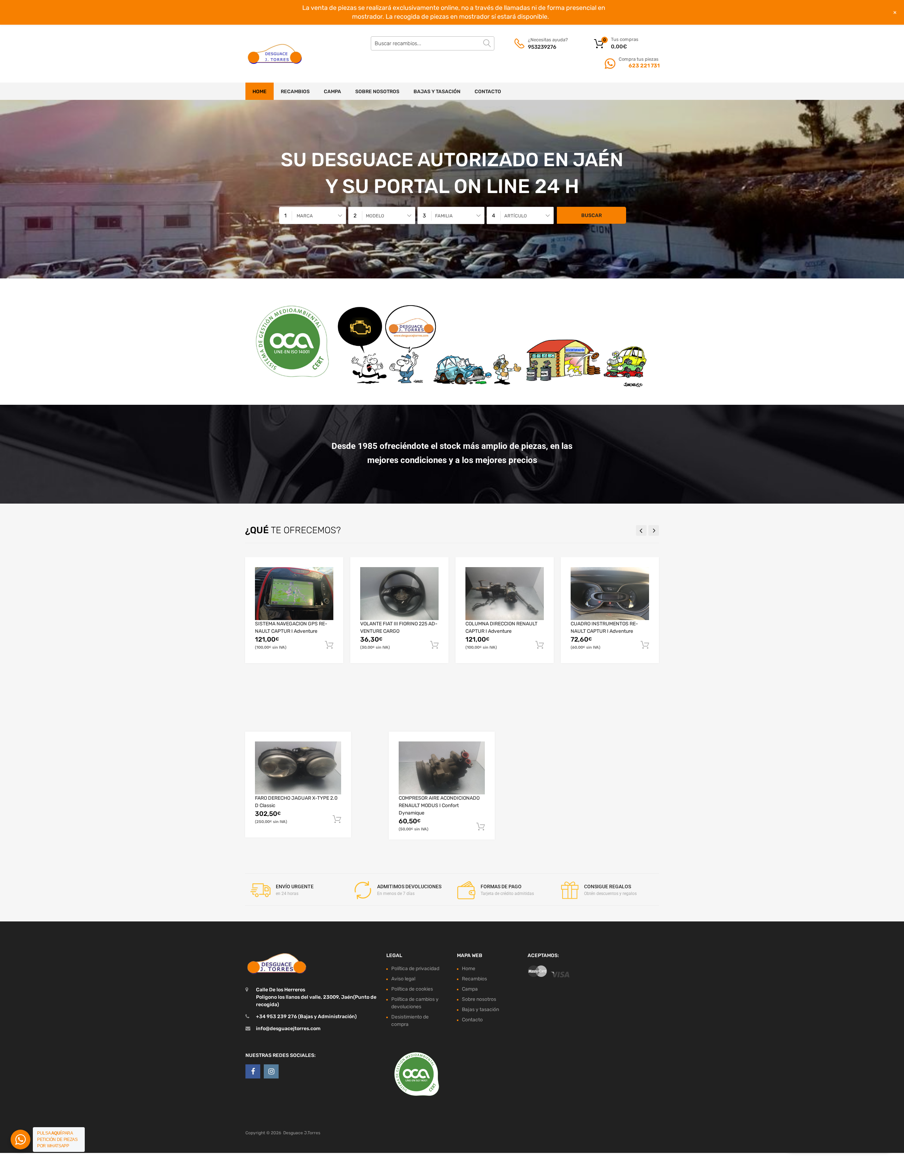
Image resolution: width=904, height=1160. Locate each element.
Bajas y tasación (437, 92)
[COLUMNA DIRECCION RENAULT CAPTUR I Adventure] (504, 593)
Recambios (295, 92)
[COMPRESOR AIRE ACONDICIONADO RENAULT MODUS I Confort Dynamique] (442, 767)
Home (259, 92)
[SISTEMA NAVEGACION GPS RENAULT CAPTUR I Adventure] (294, 593)
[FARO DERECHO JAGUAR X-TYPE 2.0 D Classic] (298, 767)
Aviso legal (403, 979)
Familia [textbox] (444, 215)
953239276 (542, 47)
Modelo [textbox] (375, 215)
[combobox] (312, 215)
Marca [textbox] (305, 215)
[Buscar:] (432, 43)
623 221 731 (644, 65)
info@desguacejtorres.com (288, 1029)
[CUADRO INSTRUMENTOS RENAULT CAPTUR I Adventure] (610, 593)
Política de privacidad (415, 969)
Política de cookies (412, 989)
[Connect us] (252, 1071)
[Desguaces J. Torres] (275, 53)
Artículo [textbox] (515, 215)
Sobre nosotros (377, 92)
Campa (332, 92)
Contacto (488, 92)
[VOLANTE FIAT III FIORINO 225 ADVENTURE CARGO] (399, 593)
